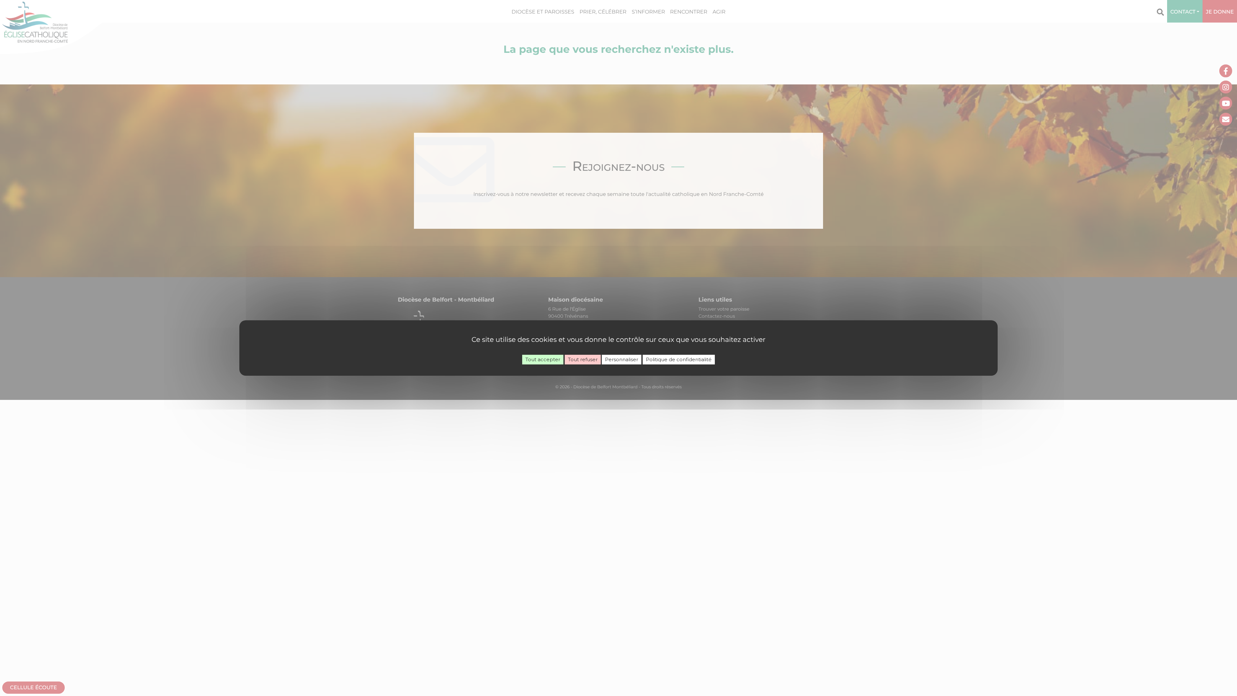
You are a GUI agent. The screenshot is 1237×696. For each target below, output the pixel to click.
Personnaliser (621, 359)
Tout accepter (542, 359)
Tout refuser (583, 359)
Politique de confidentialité (679, 359)
